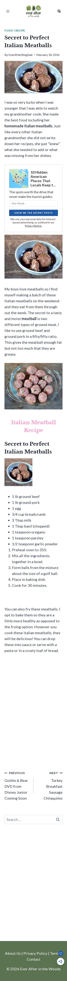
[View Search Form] (59, 11)
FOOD (8, 30)
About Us (13, 953)
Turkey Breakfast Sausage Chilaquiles (53, 785)
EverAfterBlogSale (21, 54)
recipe (20, 30)
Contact (33, 959)
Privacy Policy (35, 953)
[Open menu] (7, 11)
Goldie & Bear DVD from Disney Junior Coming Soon (16, 785)
